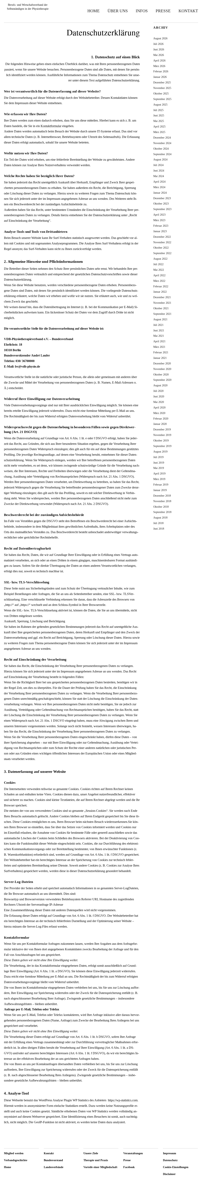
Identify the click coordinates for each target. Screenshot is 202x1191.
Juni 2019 (158, 462)
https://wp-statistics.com (122, 1100)
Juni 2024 (158, 170)
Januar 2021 (160, 357)
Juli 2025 (158, 110)
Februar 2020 (160, 418)
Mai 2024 (158, 176)
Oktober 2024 (161, 148)
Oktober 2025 (161, 93)
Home (93, 10)
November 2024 (162, 143)
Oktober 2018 (161, 506)
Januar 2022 (160, 291)
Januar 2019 (160, 490)
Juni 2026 (158, 49)
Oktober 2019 (161, 440)
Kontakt (188, 10)
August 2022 (160, 258)
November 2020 (162, 369)
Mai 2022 (158, 269)
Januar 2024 (160, 192)
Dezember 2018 (162, 495)
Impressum (169, 1153)
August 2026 (160, 38)
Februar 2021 (160, 352)
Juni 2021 (158, 330)
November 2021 (162, 302)
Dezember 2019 (162, 429)
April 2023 (159, 214)
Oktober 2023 (161, 203)
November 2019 (162, 435)
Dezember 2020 (162, 363)
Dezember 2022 (162, 236)
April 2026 (159, 60)
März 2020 (159, 413)
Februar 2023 (160, 225)
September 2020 (162, 379)
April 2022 (159, 275)
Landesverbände (53, 1167)
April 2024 (159, 181)
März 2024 (159, 187)
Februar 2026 (160, 71)
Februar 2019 (160, 484)
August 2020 (160, 385)
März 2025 (159, 132)
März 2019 (159, 479)
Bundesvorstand (53, 1160)
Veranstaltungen (133, 1153)
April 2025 (159, 126)
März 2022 (159, 280)
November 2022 (162, 242)
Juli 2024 (158, 165)
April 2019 (159, 473)
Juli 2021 (158, 324)
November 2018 (162, 501)
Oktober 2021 (161, 308)
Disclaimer (169, 1174)
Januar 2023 (160, 231)
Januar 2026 (160, 76)
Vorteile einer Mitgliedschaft (100, 1167)
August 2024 (160, 159)
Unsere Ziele (90, 1153)
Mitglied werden (13, 1153)
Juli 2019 (158, 457)
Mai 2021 (158, 335)
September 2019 (162, 446)
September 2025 (162, 99)
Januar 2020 (160, 423)
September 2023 (162, 209)
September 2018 (162, 512)
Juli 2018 (158, 523)
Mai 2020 (158, 402)
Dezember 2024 (162, 137)
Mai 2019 (158, 468)
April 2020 (159, 407)
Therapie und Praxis (95, 1160)
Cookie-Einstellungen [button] (175, 1167)
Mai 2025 (158, 121)
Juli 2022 (158, 264)
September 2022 (162, 253)
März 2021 (159, 346)
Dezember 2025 (162, 82)
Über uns (118, 10)
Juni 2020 (158, 396)
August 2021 (160, 319)
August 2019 (160, 451)
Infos (142, 10)
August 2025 (160, 104)
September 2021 (162, 313)
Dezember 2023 (162, 198)
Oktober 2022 (161, 247)
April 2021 (159, 341)
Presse (163, 10)
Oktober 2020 (161, 374)
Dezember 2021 (162, 297)
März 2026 (159, 66)
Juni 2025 (158, 115)
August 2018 (160, 517)
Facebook (129, 1167)
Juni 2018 (158, 528)
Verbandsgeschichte (15, 1160)
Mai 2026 (158, 55)
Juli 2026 (158, 43)
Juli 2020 (158, 390)
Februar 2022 (160, 286)
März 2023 (159, 220)
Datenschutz (170, 1160)
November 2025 (162, 88)
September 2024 (162, 154)
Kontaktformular (51, 126)
